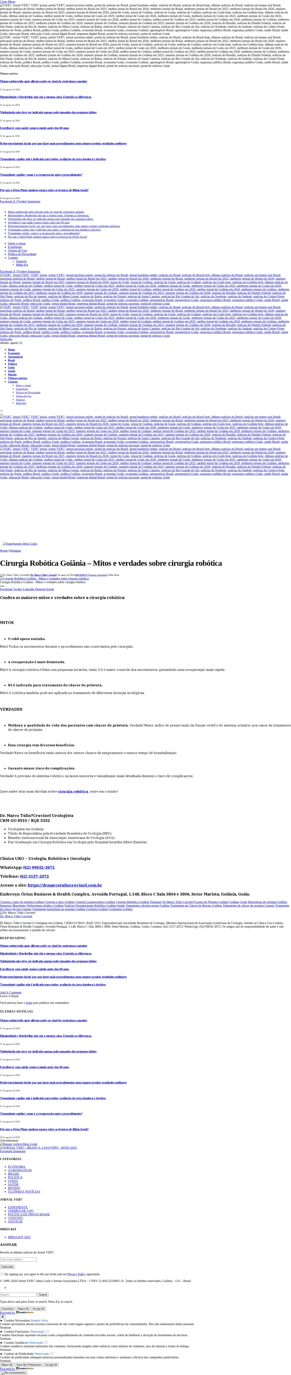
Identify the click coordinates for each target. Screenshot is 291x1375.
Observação (36, 1331)
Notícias (69, 905)
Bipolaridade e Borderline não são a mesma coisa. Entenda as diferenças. (46, 97)
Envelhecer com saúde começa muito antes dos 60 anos (34, 128)
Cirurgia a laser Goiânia (59, 902)
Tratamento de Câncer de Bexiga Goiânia (196, 905)
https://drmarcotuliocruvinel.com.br (65, 885)
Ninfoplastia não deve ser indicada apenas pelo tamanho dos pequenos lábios (48, 112)
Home (11, 349)
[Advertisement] (145, 512)
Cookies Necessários (17, 1320)
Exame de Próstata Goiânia (211, 902)
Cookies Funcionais (16, 1331)
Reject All (23, 1308)
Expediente (15, 247)
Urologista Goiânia (120, 909)
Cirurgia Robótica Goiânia (132, 902)
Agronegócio (15, 356)
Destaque (81, 575)
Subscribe (6, 339)
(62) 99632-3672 (39, 867)
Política (12, 363)
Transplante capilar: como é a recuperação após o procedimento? (41, 174)
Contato (13, 257)
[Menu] (1, 410)
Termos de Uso (17, 250)
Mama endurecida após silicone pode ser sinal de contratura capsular (43, 81)
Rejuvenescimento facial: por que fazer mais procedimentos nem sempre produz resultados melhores (63, 143)
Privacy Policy (77, 1274)
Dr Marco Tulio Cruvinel (178, 902)
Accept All (38, 1308)
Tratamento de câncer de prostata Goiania (248, 905)
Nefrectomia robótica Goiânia (45, 905)
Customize (8, 1308)
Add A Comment (10, 992)
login (29, 1002)
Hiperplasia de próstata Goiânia (267, 902)
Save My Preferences (28, 1364)
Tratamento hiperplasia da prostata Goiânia (58, 909)
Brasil (11, 360)
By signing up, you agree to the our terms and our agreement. (52, 1274)
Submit (43, 1294)
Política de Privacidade (22, 254)
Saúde (11, 371)
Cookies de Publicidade (18, 1353)
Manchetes (19, 905)
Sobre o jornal (17, 243)
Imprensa (5, 905)
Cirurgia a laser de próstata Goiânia (22, 902)
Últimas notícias (17, 378)
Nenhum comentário (97, 575)
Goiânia (234, 902)
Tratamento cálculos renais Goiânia (147, 905)
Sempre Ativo (39, 1320)
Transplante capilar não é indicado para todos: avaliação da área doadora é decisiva (53, 159)
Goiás (11, 367)
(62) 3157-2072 (34, 876)
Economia (14, 353)
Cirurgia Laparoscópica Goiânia (95, 902)
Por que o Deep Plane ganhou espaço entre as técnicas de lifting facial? (44, 190)
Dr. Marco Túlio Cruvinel (43, 575)
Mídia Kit (22, 264)
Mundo (12, 374)
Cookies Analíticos (16, 1342)
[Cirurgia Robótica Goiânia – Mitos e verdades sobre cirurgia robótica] (44, 578)
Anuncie (21, 261)
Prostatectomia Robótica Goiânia (95, 905)
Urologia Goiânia (97, 909)
